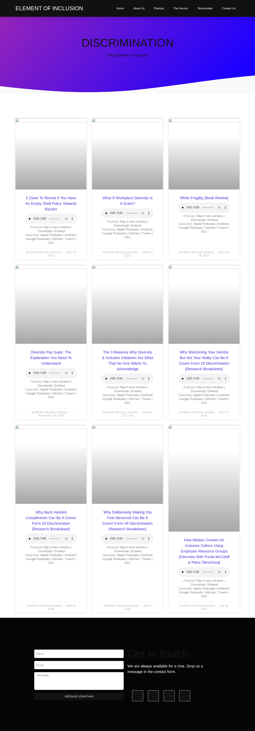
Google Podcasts (37, 239)
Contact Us (229, 8)
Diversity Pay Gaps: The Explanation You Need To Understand (51, 357)
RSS (51, 243)
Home (120, 8)
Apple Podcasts (51, 235)
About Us (139, 8)
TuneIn (70, 239)
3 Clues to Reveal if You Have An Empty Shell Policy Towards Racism (51, 203)
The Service (180, 8)
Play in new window (56, 227)
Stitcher (57, 239)
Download (45, 231)
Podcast (159, 8)
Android (69, 235)
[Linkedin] (184, 695)
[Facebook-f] (137, 695)
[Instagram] (169, 695)
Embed (59, 231)
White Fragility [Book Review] (204, 198)
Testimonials (205, 8)
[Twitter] (153, 695)
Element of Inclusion (49, 8)
